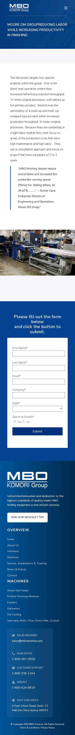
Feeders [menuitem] (12, 602)
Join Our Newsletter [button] (27, 517)
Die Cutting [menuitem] (14, 614)
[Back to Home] (19, 7)
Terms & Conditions (30, 727)
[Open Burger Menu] (66, 8)
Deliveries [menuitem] (13, 608)
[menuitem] (10, 539)
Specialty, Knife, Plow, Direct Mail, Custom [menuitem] (33, 620)
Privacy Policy (47, 727)
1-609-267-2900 (23, 659)
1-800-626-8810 (23, 688)
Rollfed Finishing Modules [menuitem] (23, 596)
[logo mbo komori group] (27, 480)
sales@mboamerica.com (27, 641)
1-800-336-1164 (23, 673)
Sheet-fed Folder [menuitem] (18, 590)
